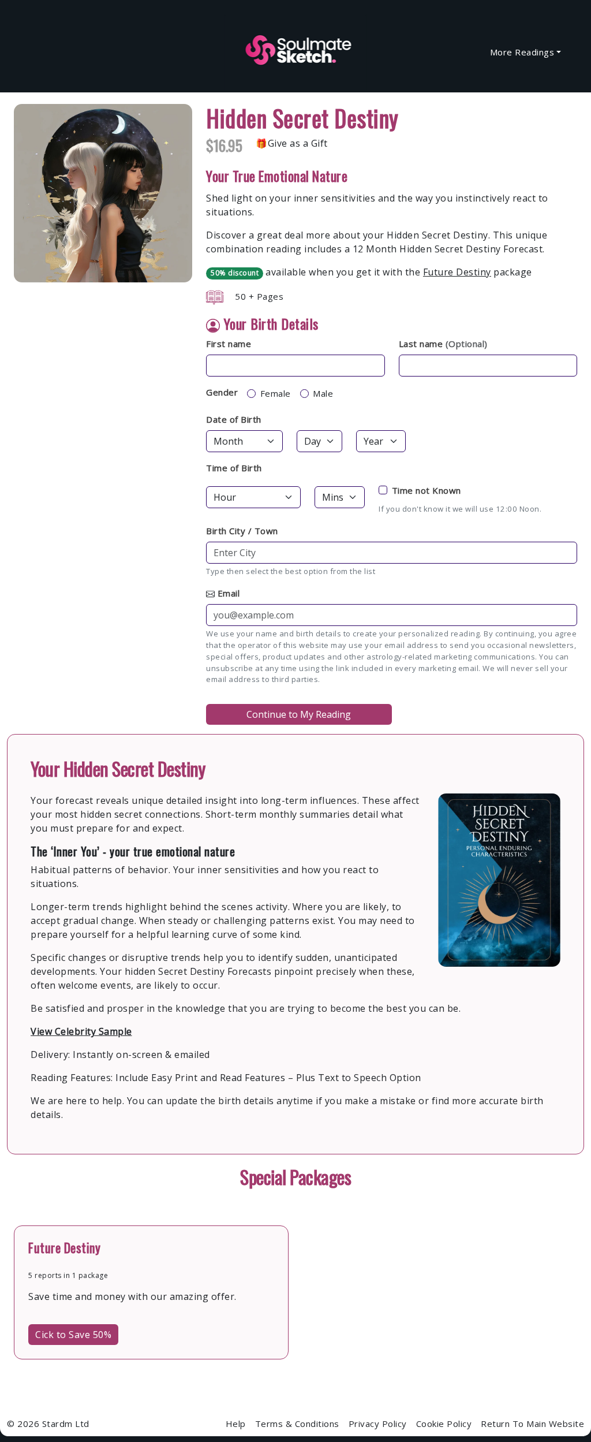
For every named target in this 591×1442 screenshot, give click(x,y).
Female (275, 393)
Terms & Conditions (297, 1423)
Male (323, 393)
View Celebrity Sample (81, 1031)
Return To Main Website (532, 1423)
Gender (222, 392)
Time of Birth (234, 468)
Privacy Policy (378, 1423)
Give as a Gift (298, 143)
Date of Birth (233, 419)
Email (229, 593)
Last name (443, 343)
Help (236, 1423)
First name (228, 343)
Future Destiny (457, 272)
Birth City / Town (242, 530)
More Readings (522, 52)
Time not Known (426, 490)
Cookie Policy (444, 1423)
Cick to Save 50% (73, 1334)
